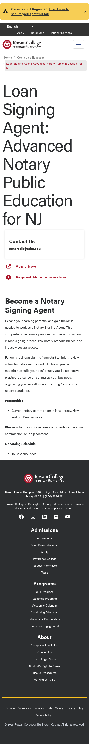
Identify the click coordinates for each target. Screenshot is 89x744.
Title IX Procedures (44, 672)
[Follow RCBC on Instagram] (32, 517)
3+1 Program (44, 592)
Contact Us (44, 652)
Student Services (61, 33)
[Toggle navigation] (78, 44)
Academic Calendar (44, 605)
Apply (20, 33)
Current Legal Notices (44, 659)
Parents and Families (30, 708)
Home (8, 57)
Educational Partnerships (44, 619)
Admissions (44, 538)
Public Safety (55, 708)
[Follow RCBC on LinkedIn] (44, 517)
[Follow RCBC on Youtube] (67, 517)
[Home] (21, 43)
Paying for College (44, 558)
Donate (10, 708)
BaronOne (37, 33)
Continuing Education (31, 57)
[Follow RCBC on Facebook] (21, 517)
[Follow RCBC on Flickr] (56, 517)
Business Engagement (44, 626)
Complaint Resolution (44, 645)
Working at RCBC (44, 679)
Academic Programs (45, 598)
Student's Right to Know (44, 666)
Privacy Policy (74, 708)
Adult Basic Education (44, 545)
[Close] (85, 11)
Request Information (45, 565)
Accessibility (43, 715)
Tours (44, 572)
